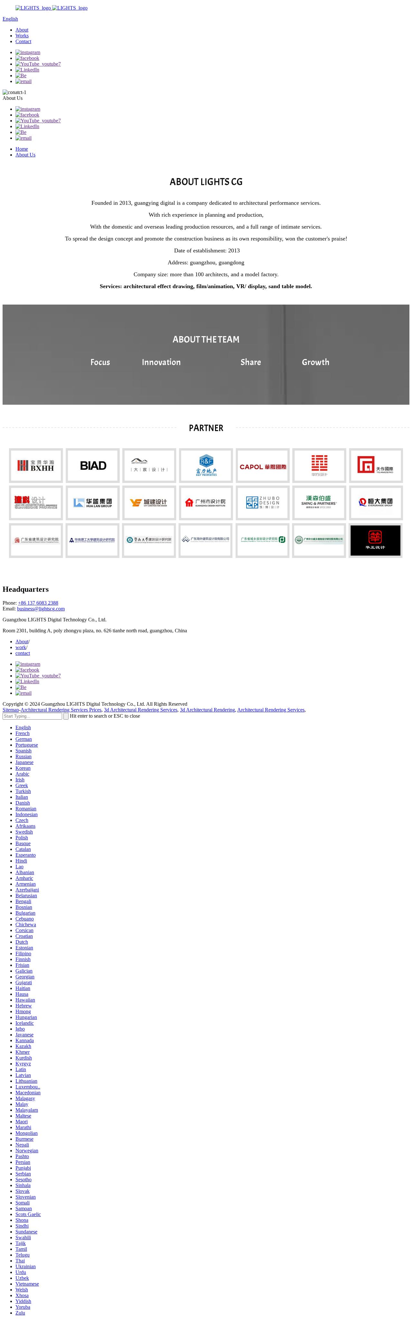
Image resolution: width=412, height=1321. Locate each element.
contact (22, 653)
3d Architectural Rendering (207, 709)
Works (22, 35)
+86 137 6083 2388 (38, 603)
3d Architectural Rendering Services (140, 709)
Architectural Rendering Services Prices (61, 709)
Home (21, 149)
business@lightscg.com (41, 608)
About (21, 30)
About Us (25, 154)
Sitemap (11, 709)
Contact (23, 41)
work (20, 647)
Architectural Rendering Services (270, 709)
